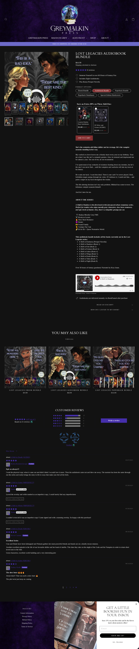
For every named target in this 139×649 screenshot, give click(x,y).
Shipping (78, 65)
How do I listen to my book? (105, 310)
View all (69, 339)
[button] (81, 70)
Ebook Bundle (83, 91)
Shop (93, 38)
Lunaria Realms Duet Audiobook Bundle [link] (83, 123)
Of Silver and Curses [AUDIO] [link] (100, 126)
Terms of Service (27, 626)
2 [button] (66, 587)
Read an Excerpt (105, 305)
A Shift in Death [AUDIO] (20, 457)
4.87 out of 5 (31, 419)
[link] (84, 113)
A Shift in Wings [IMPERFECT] (22, 505)
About (105, 38)
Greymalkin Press (38, 38)
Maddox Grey (59, 38)
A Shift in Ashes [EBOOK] (20, 561)
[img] (11, 460)
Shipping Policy (27, 623)
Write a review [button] (114, 420)
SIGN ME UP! (117, 635)
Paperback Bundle (121, 91)
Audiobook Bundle (102, 91)
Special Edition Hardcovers (110, 95)
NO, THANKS (118, 642)
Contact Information (27, 613)
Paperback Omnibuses (86, 95)
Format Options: (84, 87)
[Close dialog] (136, 604)
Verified (69, 445)
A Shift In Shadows (91, 293)
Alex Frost (78, 38)
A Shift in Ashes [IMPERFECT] (22, 482)
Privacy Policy (27, 616)
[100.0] (64, 437)
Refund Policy (27, 620)
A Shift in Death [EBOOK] (20, 529)
